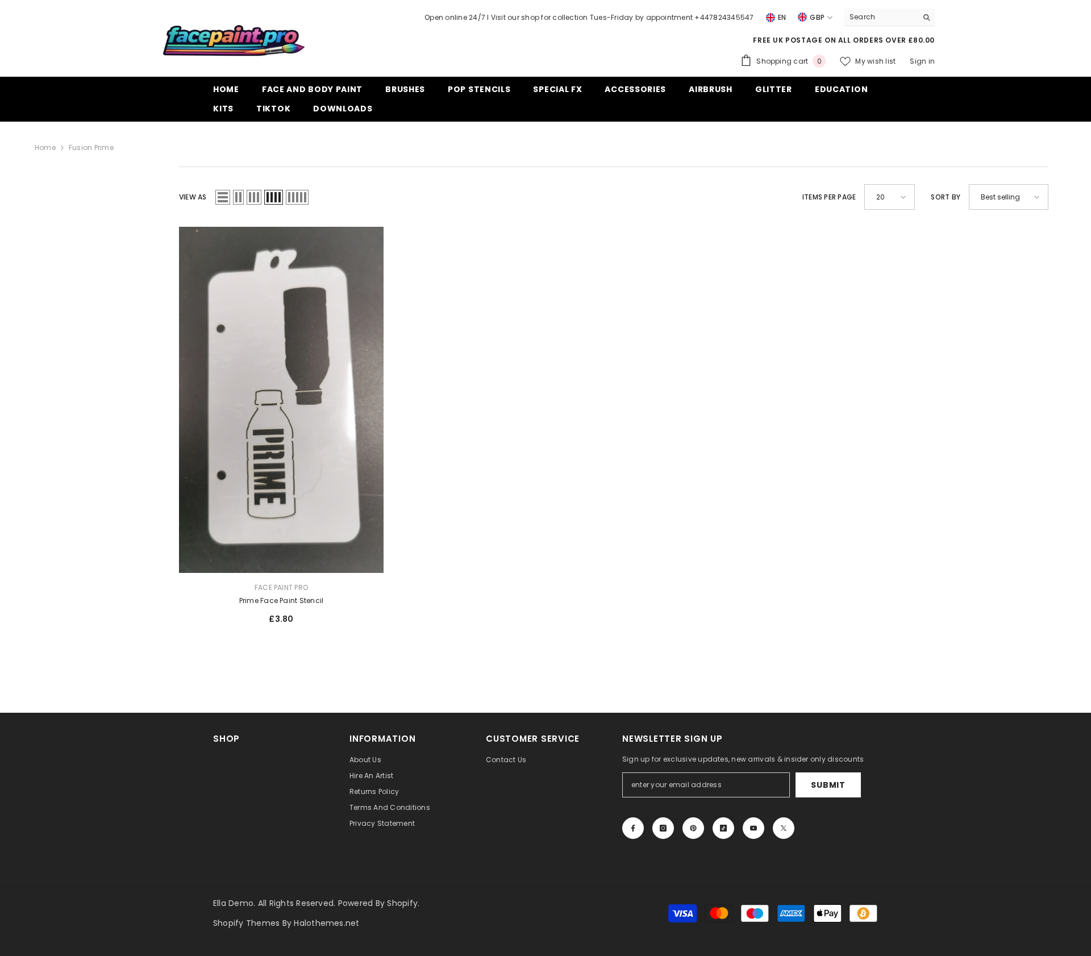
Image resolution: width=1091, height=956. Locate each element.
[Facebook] (633, 828)
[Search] (889, 17)
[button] (222, 197)
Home (45, 147)
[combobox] (880, 17)
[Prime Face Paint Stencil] (281, 400)
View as (193, 197)
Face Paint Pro (281, 587)
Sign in (922, 61)
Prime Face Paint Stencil (281, 600)
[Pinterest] (693, 828)
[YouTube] (753, 828)
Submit (828, 785)
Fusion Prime (91, 147)
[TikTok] (723, 828)
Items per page (829, 197)
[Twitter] (783, 828)
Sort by (945, 197)
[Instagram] (663, 828)
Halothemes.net (326, 923)
